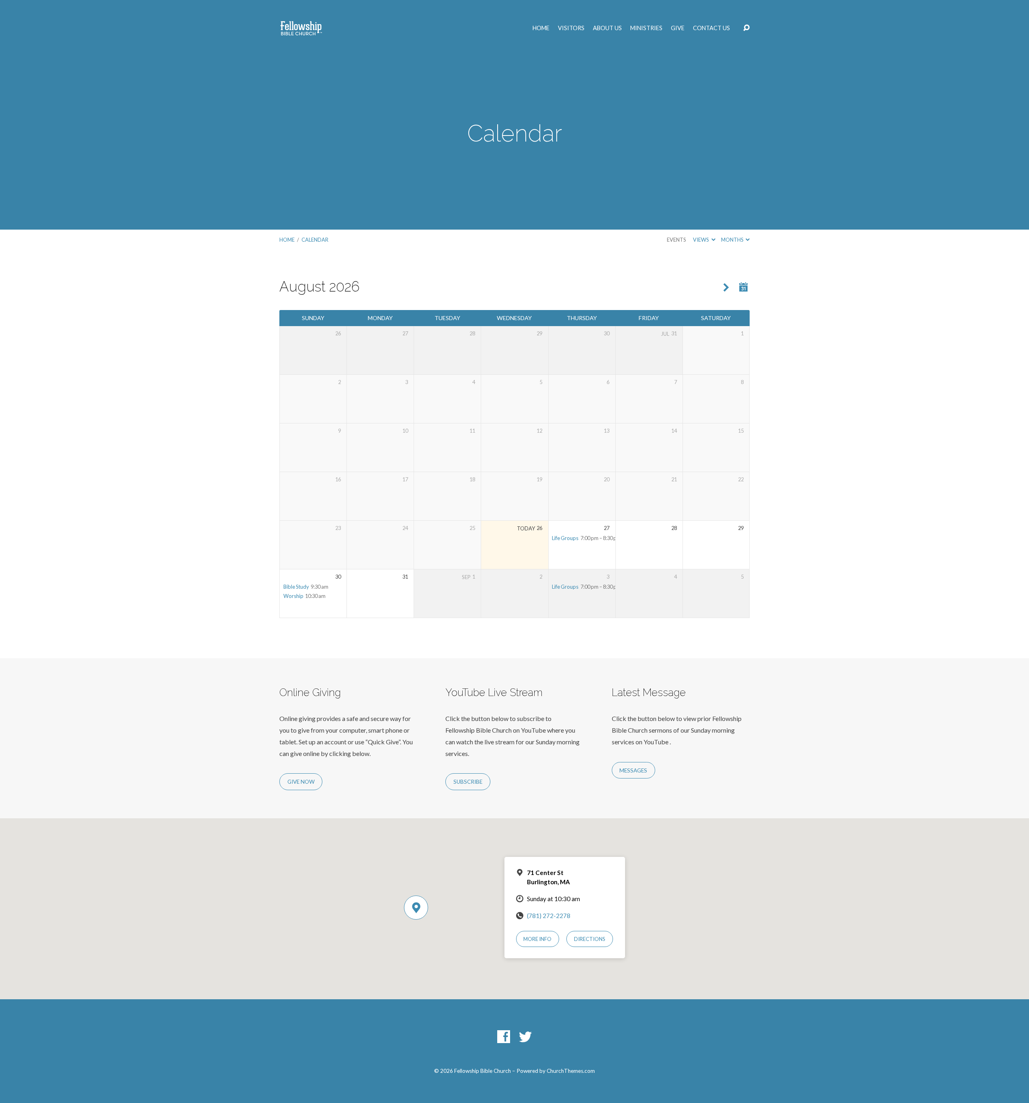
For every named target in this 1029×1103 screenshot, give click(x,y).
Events (676, 239)
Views (701, 239)
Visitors (571, 28)
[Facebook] (503, 1036)
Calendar (314, 239)
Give (678, 28)
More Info (537, 939)
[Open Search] (746, 28)
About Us (607, 28)
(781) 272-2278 (548, 915)
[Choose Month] (744, 287)
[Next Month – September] (726, 287)
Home (541, 28)
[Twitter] (525, 1036)
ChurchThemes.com (571, 1071)
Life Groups (565, 538)
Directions (589, 939)
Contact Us (711, 28)
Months (732, 239)
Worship (293, 596)
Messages (633, 770)
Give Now (301, 781)
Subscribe (467, 781)
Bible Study (296, 586)
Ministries (646, 28)
